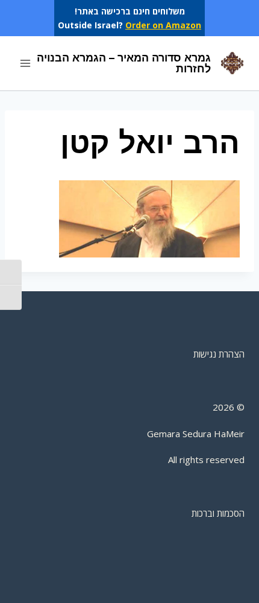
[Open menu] (25, 63)
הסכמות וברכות (218, 513)
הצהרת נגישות (219, 354)
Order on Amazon (163, 25)
